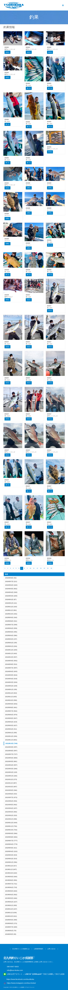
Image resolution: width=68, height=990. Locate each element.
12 (37, 568)
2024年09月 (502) (11, 661)
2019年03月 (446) (11, 898)
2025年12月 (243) (11, 607)
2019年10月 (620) (11, 873)
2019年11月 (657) (11, 869)
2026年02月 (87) (10, 599)
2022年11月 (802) (11, 740)
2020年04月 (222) (11, 851)
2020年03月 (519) (11, 855)
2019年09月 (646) (11, 876)
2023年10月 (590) (11, 700)
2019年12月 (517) (11, 866)
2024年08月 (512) (11, 664)
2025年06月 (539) (11, 628)
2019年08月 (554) (11, 880)
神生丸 (50, 419)
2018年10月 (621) (11, 916)
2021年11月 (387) (11, 783)
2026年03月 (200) (11, 596)
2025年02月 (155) (11, 643)
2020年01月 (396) (11, 862)
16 (51, 568)
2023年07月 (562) (11, 711)
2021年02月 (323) (11, 815)
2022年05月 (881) (11, 761)
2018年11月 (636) (11, 912)
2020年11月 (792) (11, 826)
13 (40, 568)
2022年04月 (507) (11, 765)
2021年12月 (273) (11, 779)
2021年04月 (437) (11, 808)
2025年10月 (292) (11, 614)
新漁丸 (7, 563)
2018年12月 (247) (11, 909)
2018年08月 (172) (11, 923)
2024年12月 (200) (11, 650)
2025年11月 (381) (11, 610)
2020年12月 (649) (11, 822)
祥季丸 (29, 188)
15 (47, 568)
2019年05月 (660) (11, 891)
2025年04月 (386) (11, 635)
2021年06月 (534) (11, 801)
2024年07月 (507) (11, 668)
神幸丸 (7, 52)
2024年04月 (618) (11, 679)
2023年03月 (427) (11, 725)
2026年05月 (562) (11, 589)
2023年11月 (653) (11, 697)
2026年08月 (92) (10, 578)
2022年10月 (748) (11, 743)
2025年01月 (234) (11, 646)
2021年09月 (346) (11, 790)
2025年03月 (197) (11, 639)
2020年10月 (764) (11, 830)
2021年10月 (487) (11, 786)
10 (30, 568)
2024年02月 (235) (11, 686)
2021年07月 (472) (11, 797)
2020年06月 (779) (11, 844)
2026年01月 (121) (11, 603)
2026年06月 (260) (11, 585)
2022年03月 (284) (11, 768)
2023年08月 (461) (11, 707)
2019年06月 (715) (11, 887)
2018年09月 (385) (11, 920)
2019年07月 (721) (11, 884)
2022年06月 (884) (11, 758)
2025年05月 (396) (11, 632)
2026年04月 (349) (11, 592)
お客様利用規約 (38, 949)
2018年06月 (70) (10, 930)
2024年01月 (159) (11, 689)
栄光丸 (50, 151)
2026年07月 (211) (11, 581)
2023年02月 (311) (11, 729)
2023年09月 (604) (11, 704)
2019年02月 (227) (11, 902)
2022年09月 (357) (11, 747)
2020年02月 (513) (11, 858)
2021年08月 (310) (11, 794)
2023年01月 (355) (11, 733)
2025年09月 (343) (11, 617)
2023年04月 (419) (11, 722)
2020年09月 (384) (11, 833)
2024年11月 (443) (11, 653)
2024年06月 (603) (11, 671)
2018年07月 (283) (11, 927)
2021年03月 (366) (11, 812)
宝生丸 (29, 299)
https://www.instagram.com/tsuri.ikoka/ (21, 983)
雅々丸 (29, 88)
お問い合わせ (51, 949)
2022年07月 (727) (11, 754)
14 (44, 568)
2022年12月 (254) (11, 736)
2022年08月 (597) (11, 750)
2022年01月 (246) (11, 776)
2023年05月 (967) (11, 718)
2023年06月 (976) (11, 715)
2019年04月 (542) (11, 894)
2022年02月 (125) (11, 772)
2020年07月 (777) (11, 840)
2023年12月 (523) (11, 693)
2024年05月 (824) (11, 675)
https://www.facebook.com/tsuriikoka (20, 979)
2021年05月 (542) (11, 804)
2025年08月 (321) (11, 621)
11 (33, 568)
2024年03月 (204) (11, 682)
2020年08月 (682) (11, 837)
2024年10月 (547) (11, 657)
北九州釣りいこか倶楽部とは (20, 949)
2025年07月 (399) (11, 625)
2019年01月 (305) (11, 905)
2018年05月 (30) (10, 934)
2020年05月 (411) (11, 848)
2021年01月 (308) (11, 819)
